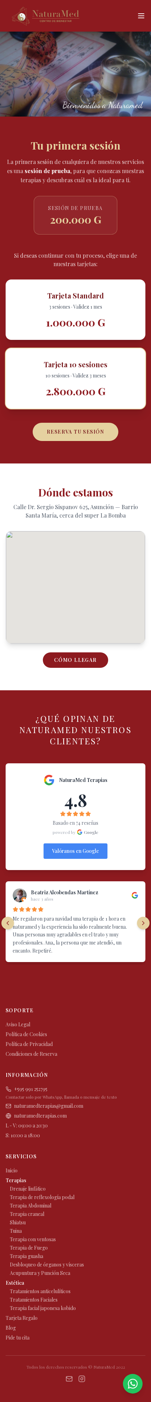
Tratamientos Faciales (34, 1299)
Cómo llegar (75, 660)
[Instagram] (81, 1378)
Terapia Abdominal (30, 1205)
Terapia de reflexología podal (42, 1197)
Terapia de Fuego (29, 1247)
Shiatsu (18, 1222)
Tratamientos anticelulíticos (40, 1291)
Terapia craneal (27, 1214)
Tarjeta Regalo (22, 1318)
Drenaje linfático (28, 1188)
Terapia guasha (26, 1256)
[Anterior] (7, 923)
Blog (11, 1327)
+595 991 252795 (30, 1089)
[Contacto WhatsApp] (133, 1384)
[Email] (69, 1378)
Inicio (12, 1170)
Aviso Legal (18, 1024)
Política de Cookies (26, 1034)
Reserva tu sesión (75, 431)
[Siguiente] (143, 923)
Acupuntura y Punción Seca (40, 1273)
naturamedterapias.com (40, 1115)
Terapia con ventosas (33, 1239)
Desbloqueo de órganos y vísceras (47, 1264)
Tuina (16, 1230)
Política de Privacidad (29, 1044)
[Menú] (141, 16)
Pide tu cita (17, 1337)
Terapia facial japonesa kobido (43, 1308)
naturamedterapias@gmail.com (48, 1105)
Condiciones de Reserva (31, 1054)
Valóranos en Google (75, 851)
